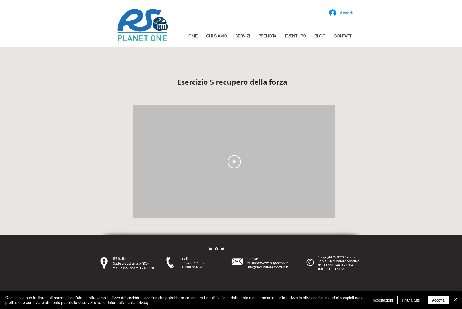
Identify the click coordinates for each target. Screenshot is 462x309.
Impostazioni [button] (382, 300)
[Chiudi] (455, 300)
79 (201, 267)
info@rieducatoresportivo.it (267, 267)
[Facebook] (216, 249)
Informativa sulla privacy (128, 302)
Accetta (438, 300)
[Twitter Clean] (222, 249)
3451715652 (195, 263)
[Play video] (234, 161)
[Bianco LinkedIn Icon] (211, 249)
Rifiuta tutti (411, 300)
